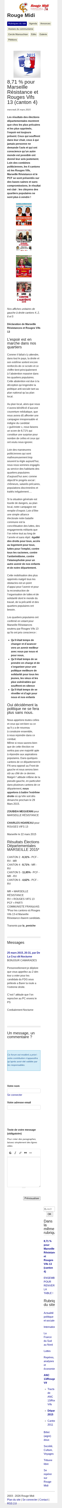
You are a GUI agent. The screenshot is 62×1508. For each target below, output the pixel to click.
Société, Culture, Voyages (49, 1450)
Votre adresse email (19, 1102)
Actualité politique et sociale (49, 1317)
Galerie (43, 34)
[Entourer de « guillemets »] (30, 1153)
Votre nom (13, 1086)
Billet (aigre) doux (47, 1436)
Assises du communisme (20, 29)
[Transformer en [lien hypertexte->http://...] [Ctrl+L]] (20, 1153)
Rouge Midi (21, 15)
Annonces (45, 23)
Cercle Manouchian (18, 34)
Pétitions (12, 40)
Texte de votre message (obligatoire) (21, 1131)
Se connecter (14, 1095)
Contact (43, 1499)
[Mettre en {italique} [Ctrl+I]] (15, 1153)
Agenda (33, 23)
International (51, 1327)
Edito (33, 34)
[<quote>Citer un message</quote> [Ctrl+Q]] (25, 1153)
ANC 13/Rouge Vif (49, 1379)
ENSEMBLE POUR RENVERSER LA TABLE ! (52, 1285)
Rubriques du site (17, 23)
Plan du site (14, 1499)
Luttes (47, 1351)
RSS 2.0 (12, 1503)
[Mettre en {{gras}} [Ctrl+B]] (10, 1153)
